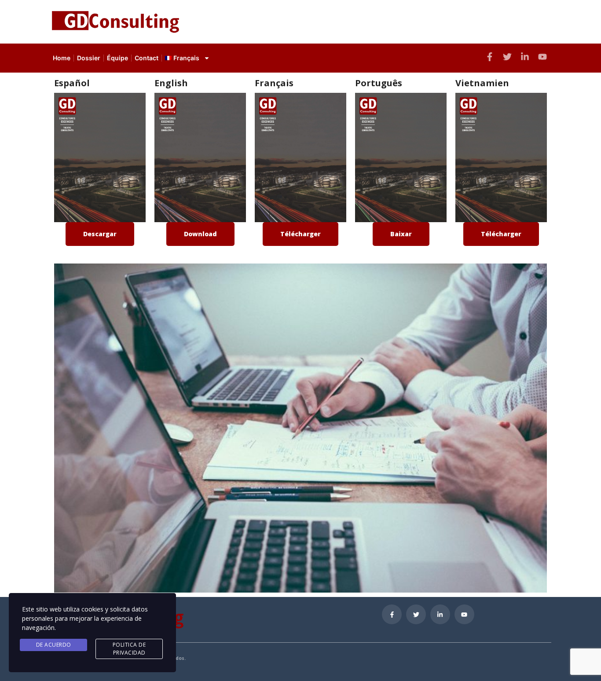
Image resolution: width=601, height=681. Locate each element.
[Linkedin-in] (440, 614)
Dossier (88, 58)
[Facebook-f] (489, 56)
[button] (100, 234)
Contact (146, 58)
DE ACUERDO (53, 644)
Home (61, 58)
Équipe (117, 58)
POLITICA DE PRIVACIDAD (129, 648)
